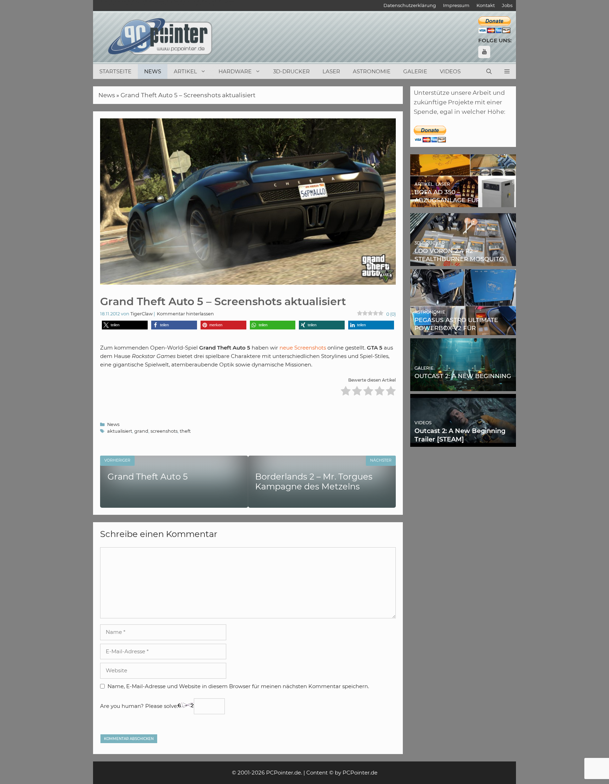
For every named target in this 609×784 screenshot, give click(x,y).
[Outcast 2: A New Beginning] (463, 385)
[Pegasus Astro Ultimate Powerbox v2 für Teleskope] (463, 330)
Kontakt (485, 5)
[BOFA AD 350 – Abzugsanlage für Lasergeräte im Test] (463, 202)
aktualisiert (119, 431)
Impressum (456, 5)
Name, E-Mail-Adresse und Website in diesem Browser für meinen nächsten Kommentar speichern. (238, 686)
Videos (450, 71)
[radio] (346, 392)
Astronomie (371, 71)
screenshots (164, 431)
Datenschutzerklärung (409, 5)
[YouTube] (484, 52)
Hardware (235, 71)
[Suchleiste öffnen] (489, 71)
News (152, 71)
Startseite (115, 71)
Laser (331, 71)
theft (185, 431)
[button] (507, 71)
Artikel (185, 71)
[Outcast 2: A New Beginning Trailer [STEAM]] (463, 441)
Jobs (507, 5)
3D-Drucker (291, 71)
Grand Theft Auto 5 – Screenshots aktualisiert (188, 95)
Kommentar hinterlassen (185, 313)
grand (141, 431)
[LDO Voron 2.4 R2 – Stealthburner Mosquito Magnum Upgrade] (463, 261)
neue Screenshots (302, 347)
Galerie (415, 71)
